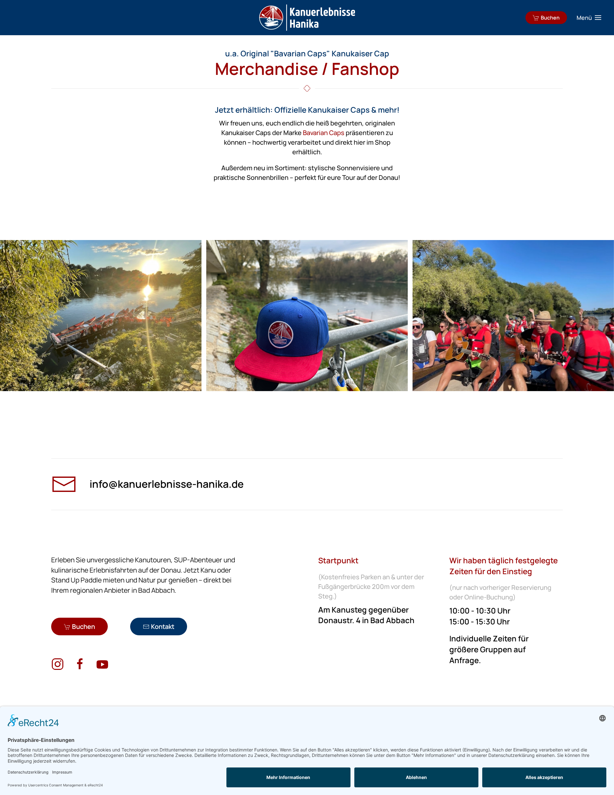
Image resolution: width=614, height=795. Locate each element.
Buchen (550, 17)
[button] (589, 17)
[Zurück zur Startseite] (307, 17)
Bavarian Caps (323, 132)
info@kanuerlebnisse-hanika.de (167, 484)
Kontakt (162, 626)
